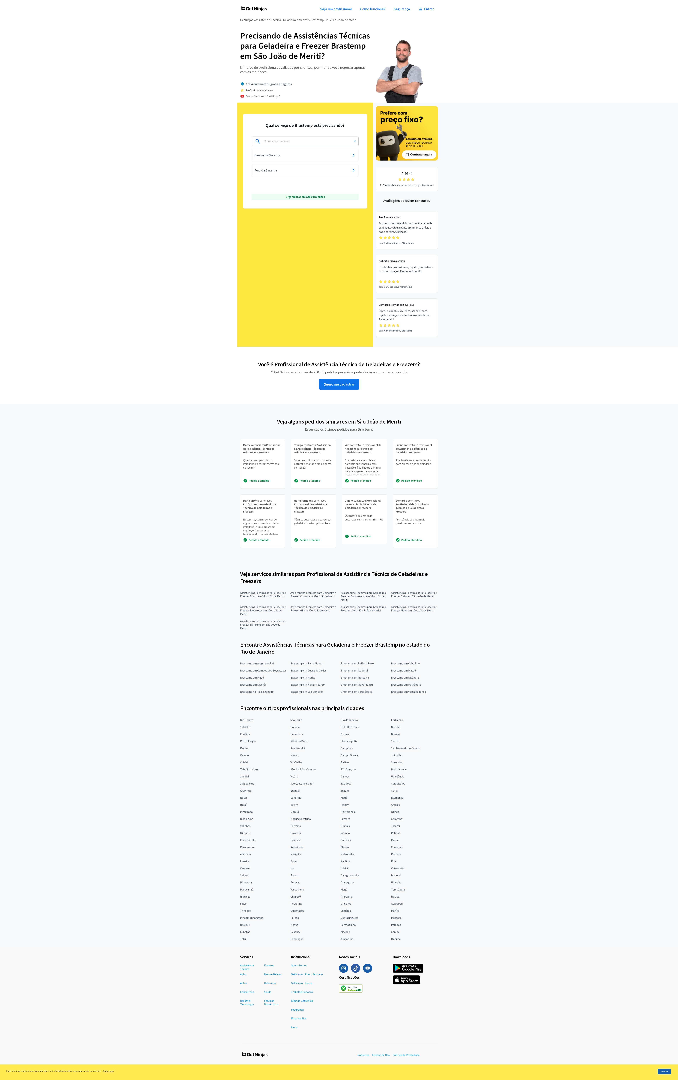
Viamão (345, 833)
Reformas (270, 983)
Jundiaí (244, 776)
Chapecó (295, 896)
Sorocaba (396, 762)
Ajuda (294, 1027)
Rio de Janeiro (349, 720)
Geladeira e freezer (295, 20)
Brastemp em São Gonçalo (306, 691)
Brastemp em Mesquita (355, 677)
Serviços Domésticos (271, 1002)
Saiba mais (108, 1071)
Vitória (294, 776)
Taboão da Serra (250, 769)
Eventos (269, 965)
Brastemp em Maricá (303, 677)
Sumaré (345, 819)
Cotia (394, 790)
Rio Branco (246, 720)
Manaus (295, 755)
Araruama (347, 896)
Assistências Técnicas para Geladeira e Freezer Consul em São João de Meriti (313, 594)
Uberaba (396, 882)
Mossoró (396, 917)
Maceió (294, 811)
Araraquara (347, 882)
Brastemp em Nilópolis (405, 677)
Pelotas (295, 882)
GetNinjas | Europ (301, 983)
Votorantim (398, 868)
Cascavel (245, 868)
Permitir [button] (664, 1071)
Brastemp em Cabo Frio (405, 663)
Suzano (345, 790)
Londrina (295, 797)
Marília (395, 910)
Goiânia (295, 727)
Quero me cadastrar (339, 384)
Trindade (245, 910)
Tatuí (243, 939)
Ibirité (344, 868)
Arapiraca (246, 790)
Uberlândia (397, 776)
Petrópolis (347, 854)
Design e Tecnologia (247, 1002)
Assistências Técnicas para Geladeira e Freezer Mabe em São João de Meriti (414, 608)
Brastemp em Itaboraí (354, 670)
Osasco (244, 755)
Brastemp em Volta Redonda (408, 691)
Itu (292, 868)
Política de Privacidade (406, 1055)
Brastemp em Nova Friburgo (307, 684)
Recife (244, 748)
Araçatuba (347, 939)
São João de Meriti (343, 20)
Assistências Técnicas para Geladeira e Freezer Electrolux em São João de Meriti (263, 610)
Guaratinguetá (349, 917)
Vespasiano (297, 889)
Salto (243, 903)
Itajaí (243, 804)
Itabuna (396, 939)
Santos (395, 741)
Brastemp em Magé (252, 677)
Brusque (245, 925)
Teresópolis (398, 889)
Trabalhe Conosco (302, 992)
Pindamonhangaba (251, 917)
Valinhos (245, 826)
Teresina (295, 826)
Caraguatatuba (350, 875)
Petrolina (296, 903)
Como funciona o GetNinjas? (263, 96)
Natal (243, 797)
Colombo (396, 819)
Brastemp (317, 20)
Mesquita (295, 854)
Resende (295, 932)
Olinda (395, 811)
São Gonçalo (348, 769)
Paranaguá (296, 939)
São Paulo (296, 720)
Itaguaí (294, 925)
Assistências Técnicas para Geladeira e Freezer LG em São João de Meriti (363, 608)
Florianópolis (349, 741)
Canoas (345, 776)
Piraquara (246, 882)
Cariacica (346, 840)
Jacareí (395, 826)
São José (346, 783)
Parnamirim (247, 847)
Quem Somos (299, 965)
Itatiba (395, 896)
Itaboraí (396, 875)
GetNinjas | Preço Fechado (307, 974)
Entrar (429, 9)
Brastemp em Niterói (253, 684)
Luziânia (346, 910)
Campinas (347, 748)
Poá (393, 861)
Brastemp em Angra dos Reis (257, 663)
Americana (296, 847)
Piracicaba (246, 811)
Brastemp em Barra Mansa (306, 663)
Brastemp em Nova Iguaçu (357, 684)
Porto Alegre (248, 741)
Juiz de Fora (247, 783)
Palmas (395, 833)
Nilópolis (245, 833)
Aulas (243, 974)
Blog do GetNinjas (302, 1000)
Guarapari (397, 903)
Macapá (345, 932)
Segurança (402, 9)
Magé (344, 889)
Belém (345, 762)
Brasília (395, 727)
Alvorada (245, 854)
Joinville (396, 755)
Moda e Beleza (272, 974)
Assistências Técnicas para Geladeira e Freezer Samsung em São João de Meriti (263, 624)
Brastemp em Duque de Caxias (308, 670)
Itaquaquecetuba (300, 819)
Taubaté (295, 840)
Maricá (345, 847)
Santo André (297, 748)
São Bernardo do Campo (405, 748)
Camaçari (397, 847)
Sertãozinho (348, 925)
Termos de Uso (381, 1055)
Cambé (395, 932)
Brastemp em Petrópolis (406, 684)
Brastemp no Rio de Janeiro (257, 691)
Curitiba (245, 734)
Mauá (344, 797)
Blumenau (397, 797)
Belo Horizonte (350, 727)
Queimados (297, 910)
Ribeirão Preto (299, 741)
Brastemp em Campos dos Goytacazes (263, 670)
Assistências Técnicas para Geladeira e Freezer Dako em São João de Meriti (414, 594)
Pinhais (345, 826)
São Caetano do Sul (301, 783)
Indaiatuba (246, 819)
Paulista (396, 854)
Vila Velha (296, 762)
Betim (294, 804)
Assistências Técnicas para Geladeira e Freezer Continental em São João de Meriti (363, 596)
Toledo (294, 917)
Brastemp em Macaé (403, 670)
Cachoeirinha (248, 840)
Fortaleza (397, 720)
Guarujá (295, 790)
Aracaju (395, 804)
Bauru (294, 861)
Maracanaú (246, 889)
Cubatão (245, 932)
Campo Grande (350, 755)
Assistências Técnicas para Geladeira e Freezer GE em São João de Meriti (313, 608)
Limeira (244, 861)
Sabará (244, 875)
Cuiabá (244, 762)
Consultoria (247, 992)
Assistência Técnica (268, 20)
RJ (327, 20)
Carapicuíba (398, 783)
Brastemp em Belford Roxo (357, 663)
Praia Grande (399, 769)
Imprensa (363, 1055)
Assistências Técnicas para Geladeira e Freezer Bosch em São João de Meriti (263, 594)
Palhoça (396, 925)
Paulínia (345, 861)
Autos (243, 983)
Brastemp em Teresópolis (356, 691)
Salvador (245, 727)
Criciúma (346, 903)
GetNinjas (246, 20)
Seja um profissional (336, 9)
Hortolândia (348, 811)
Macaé (395, 840)
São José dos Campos (303, 769)
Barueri (395, 734)
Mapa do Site (298, 1018)
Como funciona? (372, 9)
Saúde (267, 992)
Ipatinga (245, 896)
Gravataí (295, 833)
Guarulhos (296, 734)
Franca (294, 875)
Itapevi (345, 804)
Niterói (345, 734)
